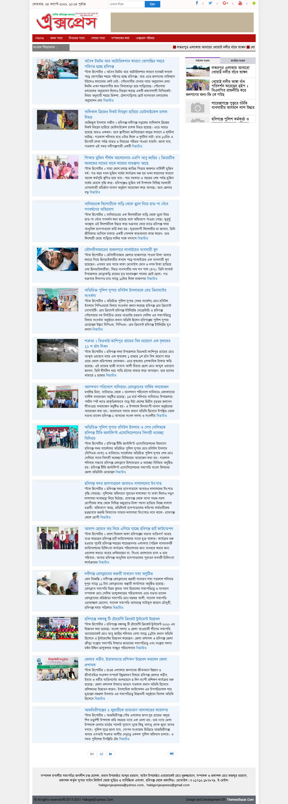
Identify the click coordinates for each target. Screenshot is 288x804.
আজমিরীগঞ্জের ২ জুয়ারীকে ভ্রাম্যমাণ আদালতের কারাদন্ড (126, 710)
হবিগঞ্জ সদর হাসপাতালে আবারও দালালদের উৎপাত (123, 483)
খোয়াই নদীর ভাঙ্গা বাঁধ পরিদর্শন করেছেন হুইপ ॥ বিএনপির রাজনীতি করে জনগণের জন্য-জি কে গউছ (217, 88)
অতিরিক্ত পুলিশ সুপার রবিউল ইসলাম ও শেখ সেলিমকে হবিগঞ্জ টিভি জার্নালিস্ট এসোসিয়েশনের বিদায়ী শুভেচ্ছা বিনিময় (125, 433)
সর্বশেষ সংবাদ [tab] (203, 60)
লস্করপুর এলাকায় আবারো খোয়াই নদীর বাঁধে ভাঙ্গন (199, 47)
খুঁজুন (152, 4)
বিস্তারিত (108, 100)
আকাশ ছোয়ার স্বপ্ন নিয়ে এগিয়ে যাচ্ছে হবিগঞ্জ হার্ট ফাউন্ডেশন (129, 528)
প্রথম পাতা (56, 38)
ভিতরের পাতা (77, 38)
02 (101, 754)
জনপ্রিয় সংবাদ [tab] (238, 60)
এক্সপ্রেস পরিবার (145, 38)
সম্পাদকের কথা (120, 38)
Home (39, 38)
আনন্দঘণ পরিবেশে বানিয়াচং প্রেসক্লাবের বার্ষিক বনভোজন (127, 387)
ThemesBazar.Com (240, 800)
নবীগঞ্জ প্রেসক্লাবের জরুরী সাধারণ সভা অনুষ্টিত (119, 573)
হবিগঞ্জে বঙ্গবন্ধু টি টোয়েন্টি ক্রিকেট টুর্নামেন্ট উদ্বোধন (122, 619)
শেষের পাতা (98, 38)
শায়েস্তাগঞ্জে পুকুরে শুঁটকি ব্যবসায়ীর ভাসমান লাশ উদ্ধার (233, 105)
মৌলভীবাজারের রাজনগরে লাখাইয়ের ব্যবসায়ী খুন (121, 249)
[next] (110, 754)
